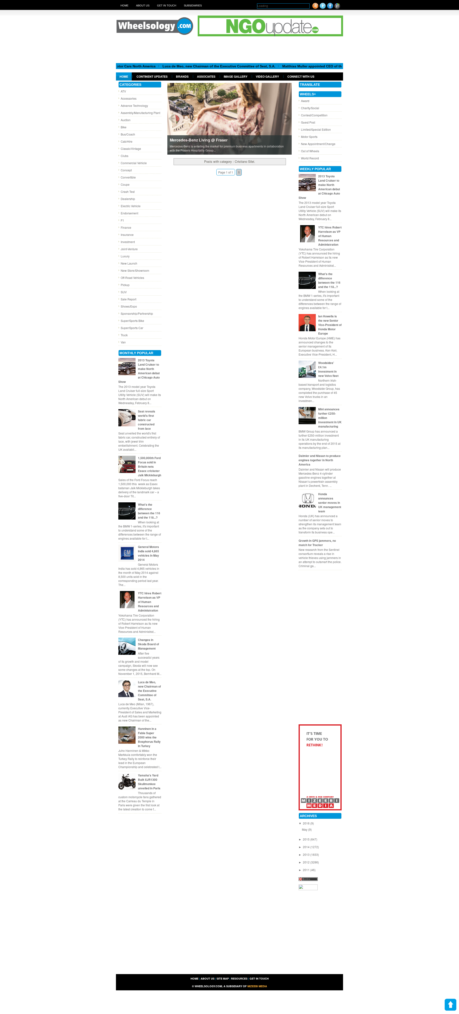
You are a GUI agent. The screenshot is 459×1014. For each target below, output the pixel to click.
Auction (126, 120)
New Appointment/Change (318, 144)
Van (123, 342)
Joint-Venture (129, 249)
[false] (229, 118)
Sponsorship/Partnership (137, 313)
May (305, 829)
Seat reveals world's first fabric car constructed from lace (146, 420)
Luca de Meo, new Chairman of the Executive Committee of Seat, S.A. (191, 66)
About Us (142, 5)
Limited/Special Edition (316, 129)
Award (305, 101)
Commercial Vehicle (134, 163)
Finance (126, 227)
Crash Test (128, 192)
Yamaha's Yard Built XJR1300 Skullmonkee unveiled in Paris (149, 781)
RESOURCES (239, 978)
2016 (306, 823)
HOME (194, 978)
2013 (306, 854)
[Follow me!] (322, 8)
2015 (306, 839)
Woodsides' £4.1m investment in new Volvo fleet (328, 369)
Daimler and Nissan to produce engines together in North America (320, 460)
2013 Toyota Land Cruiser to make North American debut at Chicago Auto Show (139, 371)
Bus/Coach (128, 134)
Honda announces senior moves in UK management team (329, 502)
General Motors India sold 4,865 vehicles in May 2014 (148, 553)
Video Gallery (267, 76)
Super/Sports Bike (132, 321)
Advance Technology (134, 105)
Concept (126, 170)
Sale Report (128, 299)
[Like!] (330, 8)
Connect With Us (300, 76)
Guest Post (308, 122)
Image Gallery (235, 76)
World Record (310, 158)
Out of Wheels (310, 151)
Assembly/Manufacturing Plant (140, 113)
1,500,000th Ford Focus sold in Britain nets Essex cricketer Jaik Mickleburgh (149, 466)
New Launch (129, 263)
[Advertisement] (229, 49)
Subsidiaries (193, 5)
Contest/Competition (314, 115)
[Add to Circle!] (337, 8)
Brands (182, 76)
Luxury (125, 256)
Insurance (127, 235)
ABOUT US (207, 978)
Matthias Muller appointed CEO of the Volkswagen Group (301, 66)
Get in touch (166, 5)
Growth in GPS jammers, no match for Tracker (317, 542)
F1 (122, 220)
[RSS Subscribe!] (315, 8)
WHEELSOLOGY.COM (208, 986)
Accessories (129, 98)
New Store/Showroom (135, 270)
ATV (123, 91)
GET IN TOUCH (259, 978)
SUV (124, 292)
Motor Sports (309, 137)
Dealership (128, 199)
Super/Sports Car (132, 328)
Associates (206, 76)
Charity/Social (310, 108)
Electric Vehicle (131, 206)
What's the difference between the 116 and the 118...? (149, 511)
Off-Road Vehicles (132, 278)
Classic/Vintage (131, 148)
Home (124, 5)
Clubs (124, 156)
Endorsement (129, 213)
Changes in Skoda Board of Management (148, 644)
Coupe (125, 184)
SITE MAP (223, 978)
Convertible (128, 177)
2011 (306, 870)
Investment (128, 242)
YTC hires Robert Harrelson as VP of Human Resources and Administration (149, 602)
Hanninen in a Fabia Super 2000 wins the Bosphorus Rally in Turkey (149, 737)
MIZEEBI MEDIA (257, 986)
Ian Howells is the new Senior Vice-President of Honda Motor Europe (330, 325)
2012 (306, 862)
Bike (123, 127)
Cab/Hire (126, 141)
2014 (306, 847)
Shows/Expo (129, 306)
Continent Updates (152, 76)
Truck (124, 335)
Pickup (125, 285)
